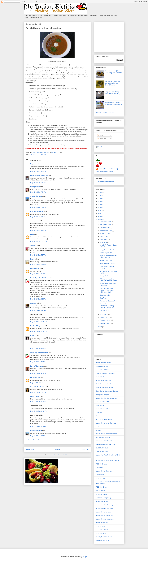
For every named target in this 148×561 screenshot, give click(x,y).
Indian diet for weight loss (104, 515)
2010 (100, 216)
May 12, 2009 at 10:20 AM (38, 322)
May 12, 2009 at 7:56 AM (38, 274)
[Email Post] (61, 152)
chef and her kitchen (37, 211)
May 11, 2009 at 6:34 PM (38, 182)
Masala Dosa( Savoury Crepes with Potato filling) (113, 103)
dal (31, 155)
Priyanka (33, 164)
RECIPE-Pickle (101, 478)
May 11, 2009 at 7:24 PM (38, 192)
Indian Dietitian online (103, 362)
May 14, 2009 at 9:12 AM (38, 436)
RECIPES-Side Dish (39, 155)
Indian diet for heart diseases (106, 423)
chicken (98, 430)
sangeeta (33, 303)
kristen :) (33, 335)
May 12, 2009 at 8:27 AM (38, 310)
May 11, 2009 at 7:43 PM (38, 207)
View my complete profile (104, 172)
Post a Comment (33, 440)
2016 (100, 198)
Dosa (97, 416)
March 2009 (104, 317)
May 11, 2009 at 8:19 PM (38, 230)
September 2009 (106, 230)
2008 (100, 327)
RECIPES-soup (101, 533)
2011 (100, 213)
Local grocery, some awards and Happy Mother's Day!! (107, 290)
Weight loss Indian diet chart (105, 444)
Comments (102, 139)
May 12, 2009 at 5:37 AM (38, 255)
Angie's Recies (35, 396)
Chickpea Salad (105, 295)
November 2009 (106, 225)
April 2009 (103, 314)
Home (57, 449)
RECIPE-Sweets (101, 464)
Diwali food (99, 467)
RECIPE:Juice (100, 526)
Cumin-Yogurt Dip (106, 253)
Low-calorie (100, 474)
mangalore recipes (102, 394)
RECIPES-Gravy (101, 487)
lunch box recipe (101, 494)
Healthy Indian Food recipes (105, 373)
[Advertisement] (109, 36)
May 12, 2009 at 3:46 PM (38, 348)
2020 (100, 192)
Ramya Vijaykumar (36, 366)
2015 (100, 201)
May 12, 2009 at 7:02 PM (38, 392)
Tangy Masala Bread (107, 250)
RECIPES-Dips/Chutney (104, 419)
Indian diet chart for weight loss (106, 398)
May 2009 (103, 242)
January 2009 (105, 323)
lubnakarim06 (34, 268)
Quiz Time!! (103, 298)
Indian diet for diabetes (104, 471)
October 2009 (105, 227)
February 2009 (105, 320)
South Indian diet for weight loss (107, 391)
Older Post (85, 449)
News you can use (102, 366)
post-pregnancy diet (103, 540)
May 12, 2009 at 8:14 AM (38, 299)
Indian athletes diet (102, 501)
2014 (100, 204)
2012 (100, 210)
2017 (100, 195)
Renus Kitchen (35, 377)
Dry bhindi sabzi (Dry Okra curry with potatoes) (113, 72)
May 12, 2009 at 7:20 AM (38, 264)
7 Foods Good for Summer (105, 113)
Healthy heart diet (102, 451)
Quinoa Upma (104, 310)
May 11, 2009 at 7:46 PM (38, 217)
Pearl (32, 234)
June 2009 (104, 239)
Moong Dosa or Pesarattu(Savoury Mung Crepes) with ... (108, 305)
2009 (100, 219)
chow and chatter (36, 196)
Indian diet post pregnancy (105, 519)
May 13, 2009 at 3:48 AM (38, 426)
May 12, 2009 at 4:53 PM (38, 373)
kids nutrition (100, 405)
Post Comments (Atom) (61, 455)
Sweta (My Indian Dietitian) (39, 278)
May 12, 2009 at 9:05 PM (38, 401)
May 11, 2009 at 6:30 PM (38, 171)
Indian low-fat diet (102, 522)
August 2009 (104, 233)
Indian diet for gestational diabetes (108, 460)
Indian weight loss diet (103, 380)
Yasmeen (33, 246)
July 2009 (103, 236)
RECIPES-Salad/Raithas (104, 409)
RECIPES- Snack (102, 377)
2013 (100, 207)
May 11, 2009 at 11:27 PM (38, 241)
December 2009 (106, 222)
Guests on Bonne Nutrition (105, 182)
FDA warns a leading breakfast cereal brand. (108, 280)
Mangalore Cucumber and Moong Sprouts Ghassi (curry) (112, 83)
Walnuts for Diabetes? (107, 301)
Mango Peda (104, 276)
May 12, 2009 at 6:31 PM (38, 383)
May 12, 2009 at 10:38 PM (38, 411)
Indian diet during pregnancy (105, 508)
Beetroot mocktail (106, 260)
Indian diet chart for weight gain (106, 505)
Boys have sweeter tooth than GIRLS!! (108, 256)
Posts (100, 135)
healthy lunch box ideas (104, 537)
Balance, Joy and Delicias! (39, 175)
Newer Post (29, 449)
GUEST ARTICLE (102, 448)
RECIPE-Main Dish (102, 402)
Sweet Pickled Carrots (107, 263)
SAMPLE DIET (101, 490)
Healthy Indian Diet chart (104, 387)
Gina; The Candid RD (37, 387)
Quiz (97, 426)
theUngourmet (35, 187)
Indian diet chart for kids (104, 441)
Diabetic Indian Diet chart (104, 384)
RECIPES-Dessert (102, 530)
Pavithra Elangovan (36, 326)
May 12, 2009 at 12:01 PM (38, 331)
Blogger (84, 557)
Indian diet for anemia (103, 512)
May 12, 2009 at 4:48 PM (38, 362)
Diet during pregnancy (103, 498)
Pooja (32, 259)
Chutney (99, 412)
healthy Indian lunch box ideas (106, 433)
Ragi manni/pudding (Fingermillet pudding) (112, 92)
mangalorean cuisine (103, 437)
